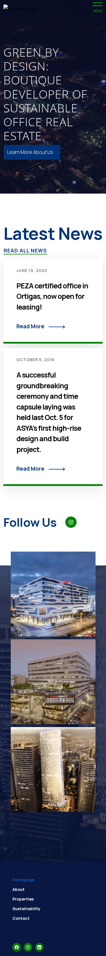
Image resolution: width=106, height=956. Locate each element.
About (18, 889)
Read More (30, 326)
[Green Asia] (19, 8)
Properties (23, 899)
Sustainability (26, 908)
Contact (21, 918)
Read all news (25, 250)
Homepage (23, 879)
